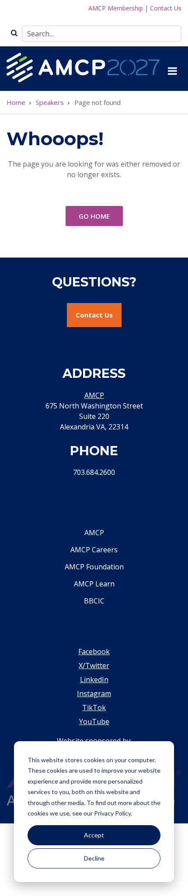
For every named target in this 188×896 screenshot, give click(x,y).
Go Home (94, 216)
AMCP (94, 395)
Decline (94, 858)
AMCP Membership (115, 8)
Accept (94, 835)
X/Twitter (94, 665)
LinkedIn (94, 679)
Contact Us (165, 8)
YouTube (94, 721)
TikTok (94, 707)
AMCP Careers (94, 549)
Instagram (94, 693)
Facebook (94, 651)
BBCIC (94, 601)
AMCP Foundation (94, 567)
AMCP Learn (94, 584)
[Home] (83, 66)
